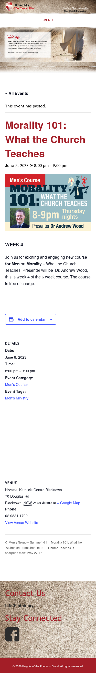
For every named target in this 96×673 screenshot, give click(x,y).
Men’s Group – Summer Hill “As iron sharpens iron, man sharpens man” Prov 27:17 (26, 547)
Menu (48, 20)
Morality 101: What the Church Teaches (65, 545)
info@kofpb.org (19, 605)
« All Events (16, 93)
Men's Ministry (16, 397)
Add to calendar (32, 319)
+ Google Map (68, 502)
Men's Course (16, 384)
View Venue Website (21, 522)
